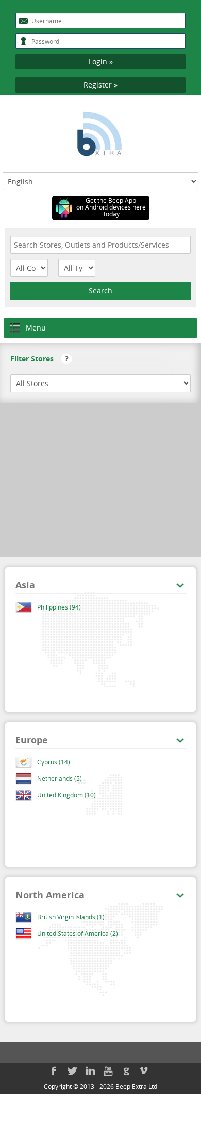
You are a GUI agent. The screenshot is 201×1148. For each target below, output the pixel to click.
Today (111, 214)
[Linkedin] (90, 1071)
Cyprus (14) (53, 762)
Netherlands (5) (59, 778)
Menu (36, 328)
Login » (101, 61)
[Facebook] (54, 1071)
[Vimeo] (144, 1071)
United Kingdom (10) (66, 795)
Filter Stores (39, 358)
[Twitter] (72, 1071)
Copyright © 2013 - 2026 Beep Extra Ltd (100, 1086)
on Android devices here (111, 207)
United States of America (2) (77, 933)
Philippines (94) (59, 607)
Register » (100, 85)
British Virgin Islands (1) (71, 917)
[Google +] (126, 1071)
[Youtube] (108, 1071)
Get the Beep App (111, 200)
